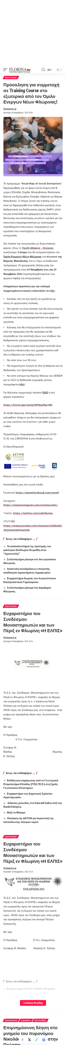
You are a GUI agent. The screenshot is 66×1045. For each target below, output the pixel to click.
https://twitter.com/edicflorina (33, 513)
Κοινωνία (26, 1020)
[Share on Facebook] (22, 1039)
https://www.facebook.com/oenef (37, 492)
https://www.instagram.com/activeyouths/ (30, 505)
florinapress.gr (9, 109)
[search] (43, 69)
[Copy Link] (36, 1039)
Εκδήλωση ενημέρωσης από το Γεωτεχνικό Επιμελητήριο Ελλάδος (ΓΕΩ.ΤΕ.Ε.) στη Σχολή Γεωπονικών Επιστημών (30, 784)
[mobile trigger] (6, 69)
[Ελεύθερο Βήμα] (20, 69)
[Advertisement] (33, 33)
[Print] (43, 1039)
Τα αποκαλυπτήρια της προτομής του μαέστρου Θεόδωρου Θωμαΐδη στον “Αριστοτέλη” (27, 550)
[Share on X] (29, 1039)
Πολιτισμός (11, 78)
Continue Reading (33, 1002)
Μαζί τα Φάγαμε (16, 812)
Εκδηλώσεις (11, 1020)
